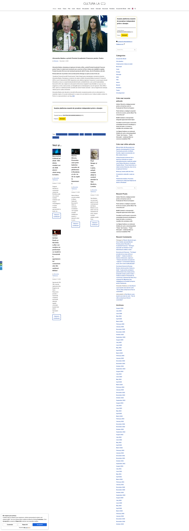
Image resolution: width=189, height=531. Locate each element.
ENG (117, 77)
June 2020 (119, 503)
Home (59, 8)
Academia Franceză (62, 134)
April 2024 (119, 382)
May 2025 (118, 347)
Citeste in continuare (56, 216)
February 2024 (120, 387)
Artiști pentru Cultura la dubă (124, 64)
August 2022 (119, 434)
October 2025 (120, 334)
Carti (81, 134)
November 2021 (120, 458)
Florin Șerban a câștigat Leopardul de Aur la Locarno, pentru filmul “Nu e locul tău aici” (126, 112)
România (112, 8)
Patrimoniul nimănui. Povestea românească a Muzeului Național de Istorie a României (126, 180)
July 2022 (119, 437)
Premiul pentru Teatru (99, 134)
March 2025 (119, 353)
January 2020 (120, 516)
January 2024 (120, 390)
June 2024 (119, 376)
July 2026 (119, 311)
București (105, 8)
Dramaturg (88, 134)
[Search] (135, 49)
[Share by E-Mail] (1, 264)
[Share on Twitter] (1, 267)
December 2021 (120, 455)
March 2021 (119, 479)
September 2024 (120, 368)
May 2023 (118, 411)
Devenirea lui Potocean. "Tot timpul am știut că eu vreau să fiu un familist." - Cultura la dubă (126, 254)
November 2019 (120, 521)
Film (69, 8)
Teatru (64, 8)
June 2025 (119, 345)
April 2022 (119, 445)
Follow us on (120, 44)
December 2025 (120, 329)
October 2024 (120, 366)
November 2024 (120, 363)
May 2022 (118, 442)
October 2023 (120, 397)
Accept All (40, 524)
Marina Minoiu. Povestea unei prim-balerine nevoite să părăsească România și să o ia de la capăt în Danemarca (75, 169)
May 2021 (118, 474)
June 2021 (119, 471)
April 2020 (119, 508)
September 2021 (120, 463)
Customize (10, 524)
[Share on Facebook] (1, 262)
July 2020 (119, 500)
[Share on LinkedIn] (1, 269)
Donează (62, 118)
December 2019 (120, 518)
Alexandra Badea (73, 134)
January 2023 (120, 421)
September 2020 (120, 495)
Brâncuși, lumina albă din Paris (125, 171)
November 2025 (120, 332)
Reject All (25, 524)
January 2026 (120, 326)
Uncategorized (120, 93)
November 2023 (120, 395)
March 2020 (119, 511)
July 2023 (119, 405)
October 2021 (120, 461)
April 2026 (119, 318)
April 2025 (119, 350)
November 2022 (120, 426)
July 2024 (119, 374)
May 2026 (118, 316)
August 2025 (119, 340)
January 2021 (120, 484)
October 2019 (120, 524)
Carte (73, 8)
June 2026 (119, 313)
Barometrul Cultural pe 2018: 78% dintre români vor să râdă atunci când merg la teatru (56, 165)
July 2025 (119, 342)
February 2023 (120, 418)
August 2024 (119, 371)
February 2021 (120, 482)
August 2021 (119, 466)
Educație (98, 8)
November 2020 (120, 489)
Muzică (78, 8)
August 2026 (119, 308)
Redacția (56, 61)
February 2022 (120, 450)
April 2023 (119, 413)
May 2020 (118, 505)
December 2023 (120, 392)
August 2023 (119, 403)
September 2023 (120, 400)
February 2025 (120, 355)
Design (118, 72)
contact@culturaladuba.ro (125, 41)
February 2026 (120, 324)
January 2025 (120, 358)
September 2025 (120, 337)
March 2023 (119, 416)
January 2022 (120, 453)
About (54, 8)
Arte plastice (85, 8)
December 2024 (120, 361)
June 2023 (119, 408)
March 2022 (119, 447)
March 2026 (119, 321)
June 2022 (119, 439)
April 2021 (119, 476)
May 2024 (118, 379)
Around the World (121, 8)
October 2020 (120, 492)
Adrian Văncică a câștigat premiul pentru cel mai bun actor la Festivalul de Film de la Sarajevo (125, 106)
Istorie (92, 8)
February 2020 (120, 513)
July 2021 (119, 468)
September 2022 (120, 432)
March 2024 (119, 384)
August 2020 (119, 497)
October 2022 (120, 429)
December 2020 (120, 487)
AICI (73, 96)
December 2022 (120, 424)
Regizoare (55, 137)
